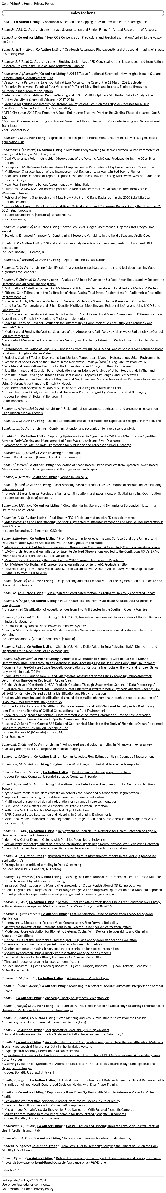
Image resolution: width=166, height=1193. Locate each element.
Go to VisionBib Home (17, 4)
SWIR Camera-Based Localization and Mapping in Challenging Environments (57, 815)
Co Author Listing (27, 22)
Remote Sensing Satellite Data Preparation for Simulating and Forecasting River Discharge (67, 445)
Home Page (72, 453)
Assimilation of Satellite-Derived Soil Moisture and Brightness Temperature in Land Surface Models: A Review (81, 288)
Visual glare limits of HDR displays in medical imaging (42, 749)
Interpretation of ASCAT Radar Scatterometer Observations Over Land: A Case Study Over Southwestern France (82, 547)
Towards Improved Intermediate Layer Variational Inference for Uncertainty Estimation (65, 848)
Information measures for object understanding (97, 1138)
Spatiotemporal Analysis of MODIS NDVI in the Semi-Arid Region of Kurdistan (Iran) (62, 388)
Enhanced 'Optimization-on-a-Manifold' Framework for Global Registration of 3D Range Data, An (72, 886)
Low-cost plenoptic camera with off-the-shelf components (44, 1105)
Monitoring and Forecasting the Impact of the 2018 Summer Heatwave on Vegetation (64, 560)
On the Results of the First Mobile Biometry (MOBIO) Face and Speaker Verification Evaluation (70, 940)
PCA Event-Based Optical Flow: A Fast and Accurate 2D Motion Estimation (56, 806)
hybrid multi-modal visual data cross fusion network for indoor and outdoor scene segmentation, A (73, 793)
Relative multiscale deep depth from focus (101, 772)
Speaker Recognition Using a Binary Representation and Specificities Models (57, 953)
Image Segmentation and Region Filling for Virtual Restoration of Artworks (105, 30)
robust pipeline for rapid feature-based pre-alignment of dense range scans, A (59, 894)
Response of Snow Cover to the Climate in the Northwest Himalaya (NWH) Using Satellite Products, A (75, 362)
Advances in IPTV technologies (88, 978)
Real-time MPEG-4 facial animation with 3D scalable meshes (92, 518)
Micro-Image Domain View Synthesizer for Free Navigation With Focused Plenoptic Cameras (69, 1110)
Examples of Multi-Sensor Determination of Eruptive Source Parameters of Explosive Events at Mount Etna (79, 167)
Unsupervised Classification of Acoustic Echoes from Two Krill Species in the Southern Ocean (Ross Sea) (76, 609)
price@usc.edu (18, 1185)
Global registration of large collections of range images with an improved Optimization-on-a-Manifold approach (83, 890)
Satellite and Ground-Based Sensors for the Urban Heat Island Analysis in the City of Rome (67, 366)
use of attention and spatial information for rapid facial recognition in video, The (104, 421)
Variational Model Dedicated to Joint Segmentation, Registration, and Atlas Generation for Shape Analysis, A (80, 819)
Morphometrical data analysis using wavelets (77, 1030)
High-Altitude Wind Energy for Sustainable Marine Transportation (98, 764)
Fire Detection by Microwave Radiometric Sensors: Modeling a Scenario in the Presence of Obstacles (75, 301)
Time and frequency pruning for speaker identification (42, 962)
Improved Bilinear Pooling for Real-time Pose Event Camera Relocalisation (56, 797)
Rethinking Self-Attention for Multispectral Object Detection (46, 810)
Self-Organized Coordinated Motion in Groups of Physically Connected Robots (101, 593)
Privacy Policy (43, 4)
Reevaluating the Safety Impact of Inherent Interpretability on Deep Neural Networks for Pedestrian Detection (81, 844)
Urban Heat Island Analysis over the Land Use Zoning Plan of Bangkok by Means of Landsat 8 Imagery (75, 392)
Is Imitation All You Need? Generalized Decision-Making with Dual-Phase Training (61, 1085)
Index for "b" (10, 1170)
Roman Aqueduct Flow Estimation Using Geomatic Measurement (108, 757)
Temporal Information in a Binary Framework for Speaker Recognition (53, 957)
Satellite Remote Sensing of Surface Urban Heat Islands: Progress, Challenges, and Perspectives (71, 375)
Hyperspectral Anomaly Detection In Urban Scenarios (41, 1051)
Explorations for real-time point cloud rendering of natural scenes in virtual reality (62, 1101)
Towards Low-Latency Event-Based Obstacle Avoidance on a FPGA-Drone (55, 1162)
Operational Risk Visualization (84, 260)
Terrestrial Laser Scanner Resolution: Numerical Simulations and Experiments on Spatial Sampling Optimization (82, 493)
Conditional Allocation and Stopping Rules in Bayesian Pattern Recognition (95, 22)
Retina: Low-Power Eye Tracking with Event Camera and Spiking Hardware (108, 1158)
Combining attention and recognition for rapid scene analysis (92, 429)
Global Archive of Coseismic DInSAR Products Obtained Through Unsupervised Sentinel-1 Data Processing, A (79, 685)
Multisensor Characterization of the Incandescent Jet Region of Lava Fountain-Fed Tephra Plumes (72, 172)
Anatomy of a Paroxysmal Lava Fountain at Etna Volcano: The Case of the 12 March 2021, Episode (73, 82)
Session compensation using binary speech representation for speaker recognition (61, 949)
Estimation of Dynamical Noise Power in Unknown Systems (45, 626)
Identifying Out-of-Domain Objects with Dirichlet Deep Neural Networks (54, 840)
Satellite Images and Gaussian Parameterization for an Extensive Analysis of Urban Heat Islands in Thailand (79, 371)
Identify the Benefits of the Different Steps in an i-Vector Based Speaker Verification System (68, 927)
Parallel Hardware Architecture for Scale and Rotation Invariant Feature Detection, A (64, 1034)
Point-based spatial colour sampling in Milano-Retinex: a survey (107, 744)
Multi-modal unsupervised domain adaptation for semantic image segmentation (60, 802)
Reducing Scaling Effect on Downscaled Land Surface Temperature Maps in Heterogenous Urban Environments (82, 358)
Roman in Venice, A (74, 477)
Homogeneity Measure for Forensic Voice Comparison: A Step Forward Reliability (61, 923)
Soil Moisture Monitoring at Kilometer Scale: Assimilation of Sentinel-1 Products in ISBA (65, 564)
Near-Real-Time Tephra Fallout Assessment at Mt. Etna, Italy (46, 185)
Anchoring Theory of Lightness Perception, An (77, 998)
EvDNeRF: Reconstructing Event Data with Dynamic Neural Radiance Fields (111, 1080)
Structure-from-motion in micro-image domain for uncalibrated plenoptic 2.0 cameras (65, 1114)
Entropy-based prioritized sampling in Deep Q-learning (42, 865)
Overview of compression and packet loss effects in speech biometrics (53, 944)
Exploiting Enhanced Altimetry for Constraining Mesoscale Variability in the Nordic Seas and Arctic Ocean (78, 236)
